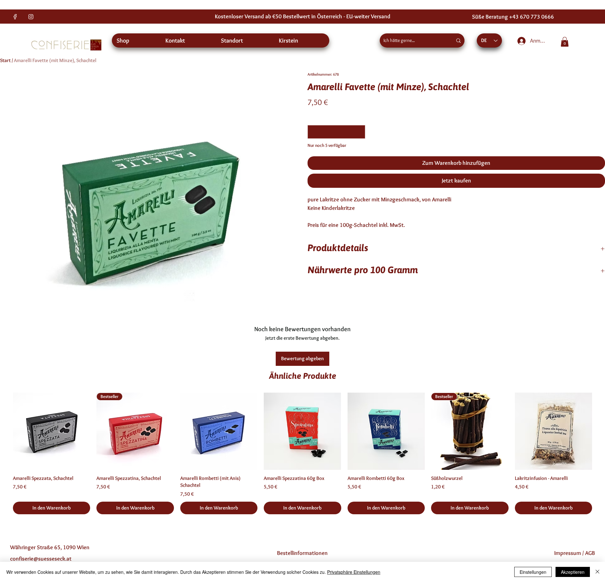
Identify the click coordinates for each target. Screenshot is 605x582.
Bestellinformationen (302, 553)
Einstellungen (533, 572)
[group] (302, 453)
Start (5, 60)
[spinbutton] (336, 131)
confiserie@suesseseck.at (41, 558)
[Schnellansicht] (51, 431)
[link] (565, 42)
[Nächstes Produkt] (601, 431)
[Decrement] (313, 131)
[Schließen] (597, 572)
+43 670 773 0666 (531, 16)
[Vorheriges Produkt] (4, 431)
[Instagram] (31, 17)
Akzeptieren (573, 572)
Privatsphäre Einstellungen (353, 572)
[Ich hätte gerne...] (458, 40)
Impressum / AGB (574, 553)
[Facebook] (15, 17)
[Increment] (359, 131)
